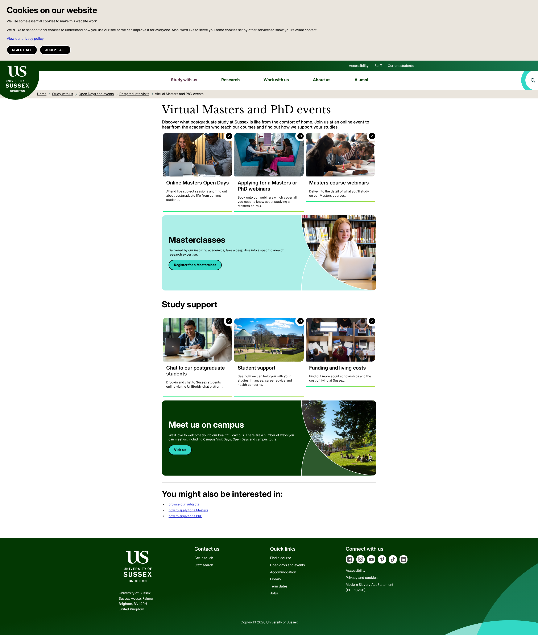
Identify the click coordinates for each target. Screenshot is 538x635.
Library (275, 579)
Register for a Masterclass (195, 265)
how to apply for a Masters (188, 510)
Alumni (361, 79)
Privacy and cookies (361, 577)
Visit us (180, 450)
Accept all (55, 50)
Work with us (276, 79)
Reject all (22, 50)
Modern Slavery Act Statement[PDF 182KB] (369, 587)
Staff (378, 66)
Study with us (184, 79)
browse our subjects (184, 504)
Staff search (203, 565)
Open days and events (287, 565)
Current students (401, 66)
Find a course (280, 558)
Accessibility (359, 66)
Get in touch (203, 558)
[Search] (529, 80)
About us (322, 79)
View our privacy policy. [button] (25, 38)
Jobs (274, 593)
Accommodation (283, 572)
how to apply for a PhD (185, 516)
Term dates (278, 586)
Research (230, 79)
